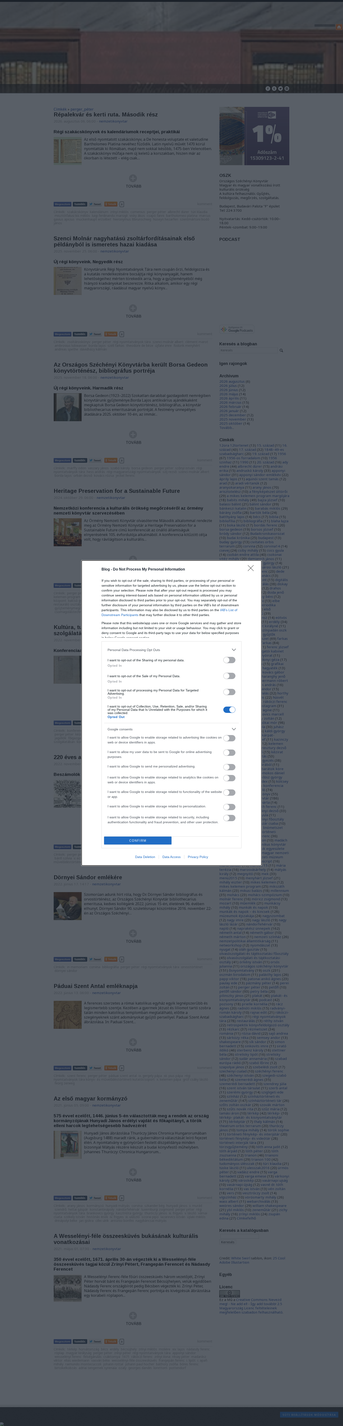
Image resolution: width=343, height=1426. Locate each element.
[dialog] (171, 713)
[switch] (229, 660)
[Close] (252, 569)
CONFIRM (138, 840)
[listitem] (171, 649)
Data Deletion (145, 857)
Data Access (171, 857)
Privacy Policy (198, 857)
